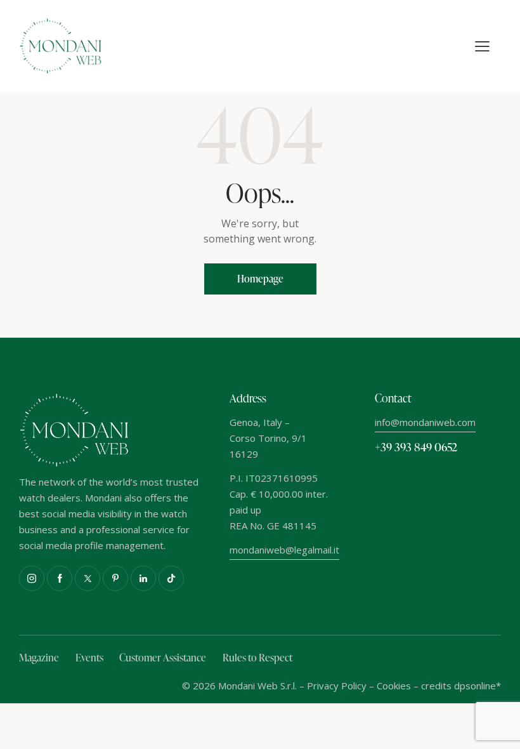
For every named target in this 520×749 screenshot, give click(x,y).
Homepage (260, 279)
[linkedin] (143, 578)
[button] (482, 46)
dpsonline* (477, 685)
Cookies (394, 685)
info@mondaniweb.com (425, 422)
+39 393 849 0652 (416, 446)
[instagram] (31, 578)
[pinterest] (115, 578)
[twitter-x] (87, 578)
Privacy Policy (337, 685)
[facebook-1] (59, 578)
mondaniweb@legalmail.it (284, 549)
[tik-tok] (171, 578)
